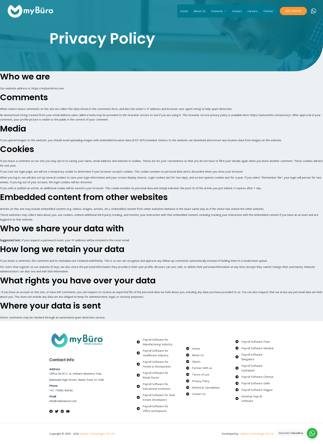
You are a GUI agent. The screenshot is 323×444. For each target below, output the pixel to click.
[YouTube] (68, 411)
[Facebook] (51, 411)
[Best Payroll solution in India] (31, 10)
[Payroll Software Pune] (253, 341)
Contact (237, 11)
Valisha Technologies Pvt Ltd (97, 433)
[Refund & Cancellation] (203, 387)
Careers (252, 11)
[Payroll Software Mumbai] (254, 348)
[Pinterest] (62, 411)
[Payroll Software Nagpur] (254, 389)
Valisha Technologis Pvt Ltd (257, 433)
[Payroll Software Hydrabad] (255, 368)
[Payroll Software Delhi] (253, 383)
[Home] (193, 348)
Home (184, 11)
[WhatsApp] (313, 11)
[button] (224, 11)
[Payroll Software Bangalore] (255, 357)
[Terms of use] (197, 374)
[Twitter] (56, 411)
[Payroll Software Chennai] (254, 376)
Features (217, 11)
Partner (268, 11)
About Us (200, 11)
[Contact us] (196, 394)
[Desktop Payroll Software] (255, 398)
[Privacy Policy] (198, 381)
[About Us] (195, 355)
